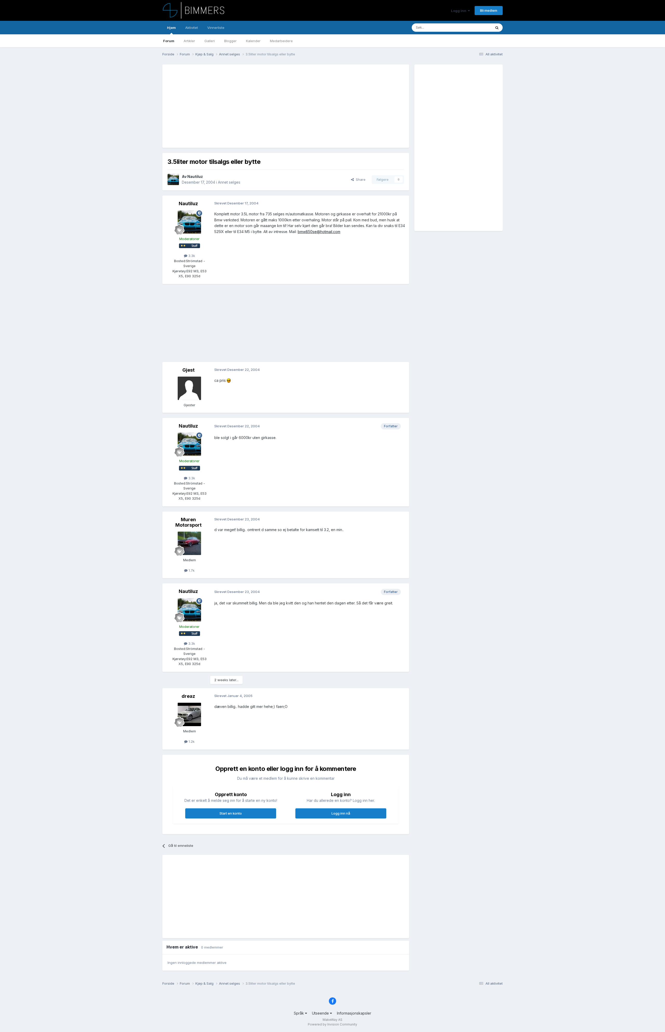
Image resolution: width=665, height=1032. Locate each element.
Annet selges (229, 182)
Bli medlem (488, 10)
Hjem (171, 27)
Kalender (253, 41)
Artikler (189, 41)
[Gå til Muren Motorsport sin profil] (189, 543)
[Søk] (497, 27)
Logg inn (459, 11)
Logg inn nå (340, 813)
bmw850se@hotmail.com (319, 231)
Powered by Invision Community (332, 1024)
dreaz (188, 696)
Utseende (321, 1013)
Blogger (230, 41)
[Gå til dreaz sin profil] (189, 714)
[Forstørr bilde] (229, 380)
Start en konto (231, 813)
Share (359, 179)
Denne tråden (473, 27)
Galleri (209, 41)
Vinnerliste (215, 27)
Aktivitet (191, 27)
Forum (168, 41)
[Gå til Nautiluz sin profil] (173, 179)
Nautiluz (195, 176)
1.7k (191, 570)
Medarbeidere (281, 41)
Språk (299, 1013)
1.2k (191, 741)
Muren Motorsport (188, 522)
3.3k (191, 256)
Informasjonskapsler (354, 1013)
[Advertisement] (262, 106)
